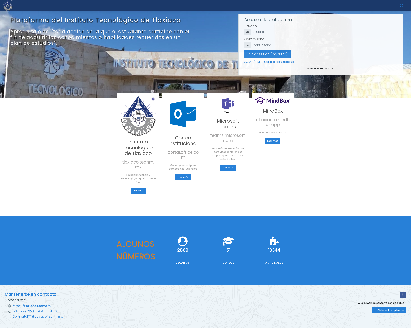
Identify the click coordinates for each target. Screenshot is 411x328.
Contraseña (254, 39)
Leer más (138, 190)
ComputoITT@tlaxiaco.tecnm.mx (37, 316)
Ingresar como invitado (321, 68)
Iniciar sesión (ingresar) (268, 54)
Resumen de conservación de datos (382, 303)
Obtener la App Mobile (390, 310)
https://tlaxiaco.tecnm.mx (32, 306)
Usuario (250, 26)
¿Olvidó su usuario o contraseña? (270, 62)
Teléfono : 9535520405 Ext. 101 (35, 311)
